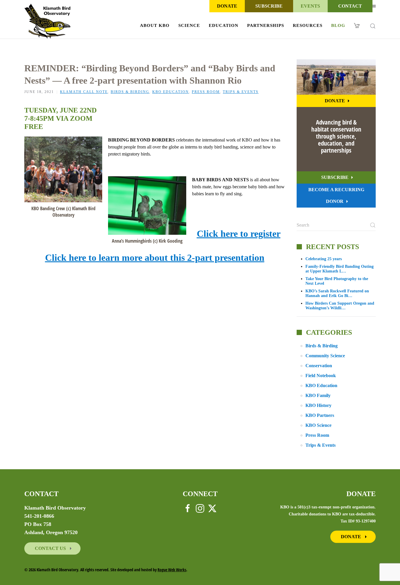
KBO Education (170, 92)
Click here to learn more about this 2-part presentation (154, 257)
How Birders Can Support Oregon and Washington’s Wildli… (339, 305)
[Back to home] (47, 21)
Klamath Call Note (84, 92)
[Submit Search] (373, 225)
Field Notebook (320, 375)
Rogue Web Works (172, 569)
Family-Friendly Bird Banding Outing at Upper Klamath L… (339, 268)
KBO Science (318, 425)
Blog (338, 25)
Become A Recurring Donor (336, 195)
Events (310, 6)
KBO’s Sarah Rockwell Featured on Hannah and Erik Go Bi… (337, 293)
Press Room (206, 92)
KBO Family (318, 395)
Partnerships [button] (265, 25)
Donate (227, 6)
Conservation (318, 365)
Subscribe (269, 6)
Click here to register (239, 233)
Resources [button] (307, 25)
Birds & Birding (130, 92)
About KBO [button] (155, 25)
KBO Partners (319, 415)
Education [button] (223, 25)
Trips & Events (241, 92)
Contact (350, 6)
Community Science (325, 355)
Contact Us (51, 548)
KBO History (318, 405)
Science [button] (189, 25)
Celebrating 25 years (323, 259)
